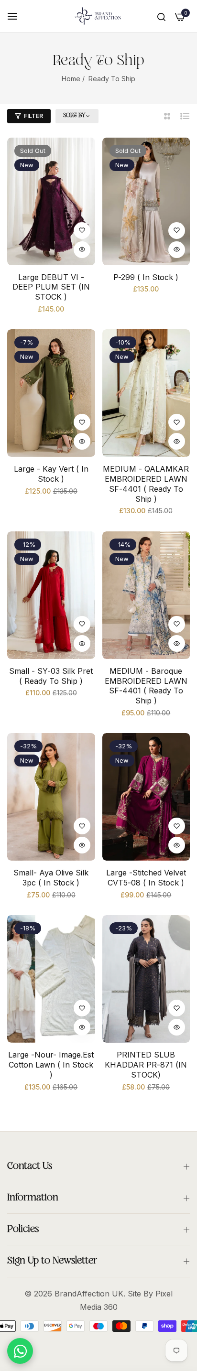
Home (71, 79)
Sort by (74, 116)
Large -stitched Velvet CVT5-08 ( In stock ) (146, 877)
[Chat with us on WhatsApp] (20, 1351)
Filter (33, 115)
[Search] (161, 16)
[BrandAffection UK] (98, 16)
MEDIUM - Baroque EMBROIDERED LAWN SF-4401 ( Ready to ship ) (146, 685)
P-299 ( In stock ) (145, 277)
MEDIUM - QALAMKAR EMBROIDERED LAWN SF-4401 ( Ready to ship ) (146, 483)
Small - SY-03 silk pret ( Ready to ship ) (51, 676)
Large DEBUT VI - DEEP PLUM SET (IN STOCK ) (51, 287)
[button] (82, 230)
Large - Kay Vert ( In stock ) (51, 474)
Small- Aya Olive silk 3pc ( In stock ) (50, 877)
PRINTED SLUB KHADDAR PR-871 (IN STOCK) (146, 1065)
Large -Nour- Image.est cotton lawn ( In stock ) (51, 1065)
